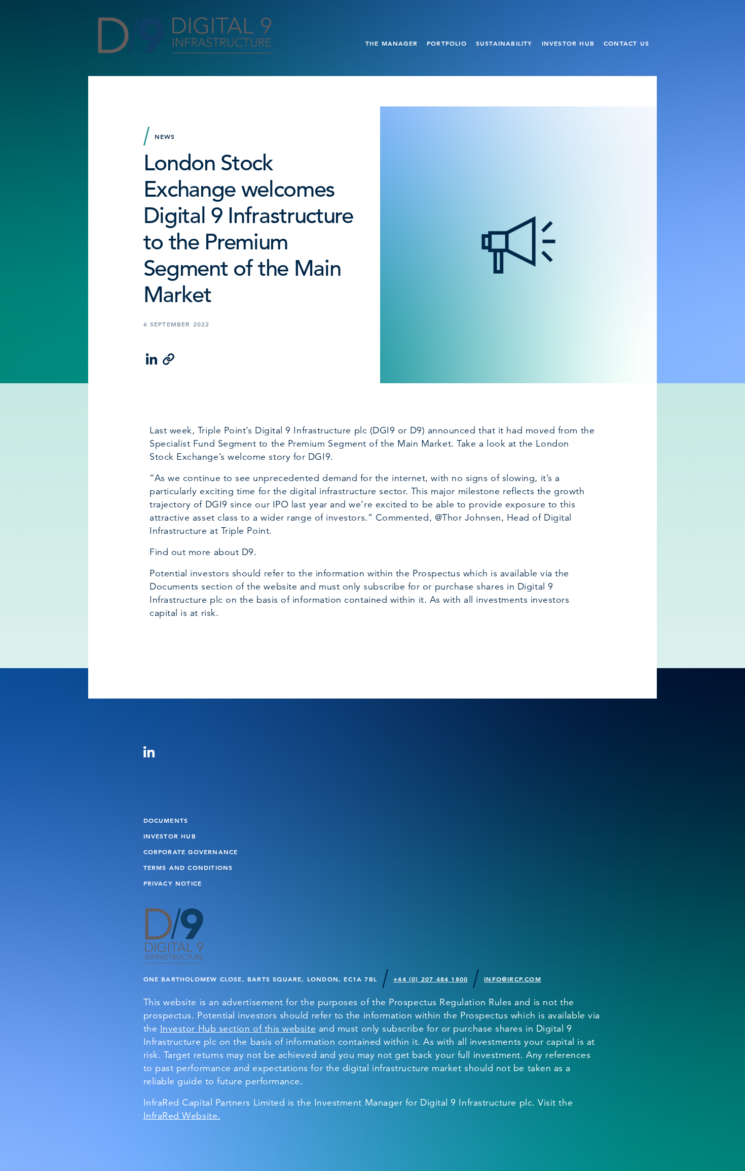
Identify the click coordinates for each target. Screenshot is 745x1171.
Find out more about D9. (204, 552)
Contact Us (626, 43)
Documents (166, 820)
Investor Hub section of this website (238, 1028)
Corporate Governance (190, 852)
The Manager (391, 43)
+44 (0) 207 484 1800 (430, 979)
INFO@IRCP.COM (512, 979)
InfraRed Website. (181, 1115)
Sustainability (504, 43)
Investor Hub (568, 43)
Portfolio (447, 43)
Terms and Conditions (188, 867)
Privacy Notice (172, 883)
